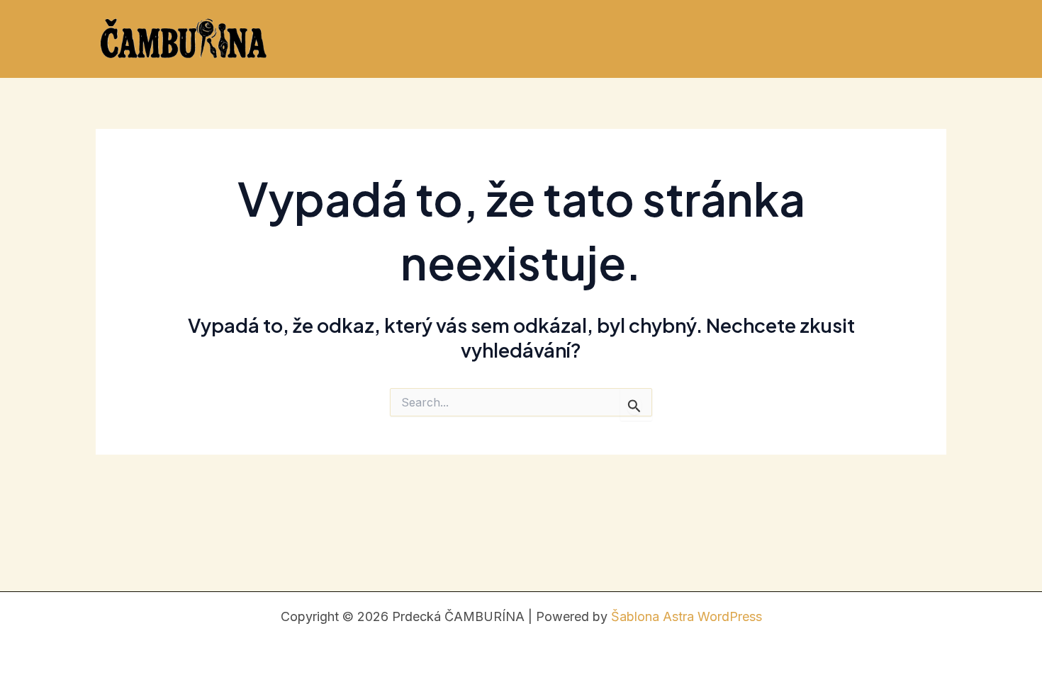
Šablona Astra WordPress (686, 616)
